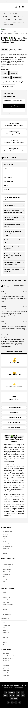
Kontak (4, 551)
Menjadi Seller (6, 625)
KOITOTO (5, 13)
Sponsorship (6, 630)
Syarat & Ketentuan (8, 546)
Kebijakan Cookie (11, 689)
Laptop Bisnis (6, 595)
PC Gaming (5, 592)
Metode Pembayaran (8, 564)
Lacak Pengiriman (7, 567)
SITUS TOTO (6, 16)
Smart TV (5, 609)
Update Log (6, 668)
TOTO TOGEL (6, 19)
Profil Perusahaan (7, 531)
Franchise (5, 637)
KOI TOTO (14, 13)
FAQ (4, 576)
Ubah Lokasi (19, 100)
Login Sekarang (14, 106)
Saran (4, 584)
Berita (4, 541)
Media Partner (6, 635)
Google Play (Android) (8, 655)
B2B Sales (5, 627)
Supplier (5, 642)
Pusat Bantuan (6, 574)
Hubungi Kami (6, 579)
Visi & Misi (5, 534)
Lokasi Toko (6, 548)
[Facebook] (8, 702)
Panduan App (6, 670)
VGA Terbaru (6, 602)
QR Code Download (7, 672)
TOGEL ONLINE (18, 19)
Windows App (6, 660)
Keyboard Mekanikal (8, 604)
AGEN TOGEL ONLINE (8, 25)
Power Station (6, 597)
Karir (4, 539)
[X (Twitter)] (15, 702)
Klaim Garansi (6, 571)
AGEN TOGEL (16, 16)
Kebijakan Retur (7, 569)
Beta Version (6, 665)
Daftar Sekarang (14, 110)
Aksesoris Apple (7, 614)
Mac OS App (5, 663)
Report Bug (6, 675)
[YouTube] (19, 702)
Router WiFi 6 (6, 607)
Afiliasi (4, 623)
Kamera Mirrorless (7, 612)
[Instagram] (12, 702)
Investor (5, 640)
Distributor (6, 632)
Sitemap (5, 553)
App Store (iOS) (6, 653)
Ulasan (4, 581)
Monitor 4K (5, 600)
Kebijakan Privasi (7, 543)
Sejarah (5, 536)
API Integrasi (6, 644)
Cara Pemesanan (7, 562)
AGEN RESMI (6, 22)
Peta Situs (19, 689)
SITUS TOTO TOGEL (18, 22)
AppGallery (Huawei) (8, 658)
